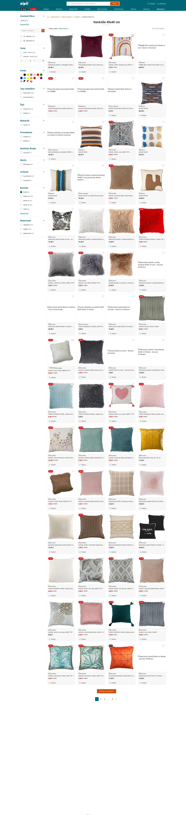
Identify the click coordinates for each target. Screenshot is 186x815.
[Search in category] (43, 30)
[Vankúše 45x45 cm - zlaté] (28, 74)
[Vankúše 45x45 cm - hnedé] (34, 78)
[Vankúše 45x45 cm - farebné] (31, 81)
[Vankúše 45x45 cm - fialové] (41, 78)
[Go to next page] (116, 699)
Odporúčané (62, 28)
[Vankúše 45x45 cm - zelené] (41, 74)
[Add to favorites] (73, 35)
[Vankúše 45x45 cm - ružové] (34, 74)
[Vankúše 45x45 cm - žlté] (28, 78)
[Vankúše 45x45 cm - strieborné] (21, 81)
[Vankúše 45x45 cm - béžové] (38, 78)
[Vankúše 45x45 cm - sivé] (31, 74)
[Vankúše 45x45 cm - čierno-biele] (24, 81)
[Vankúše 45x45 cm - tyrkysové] (24, 78)
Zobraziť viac (24, 213)
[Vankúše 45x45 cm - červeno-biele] (28, 81)
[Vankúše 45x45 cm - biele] (21, 74)
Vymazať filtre (24, 24)
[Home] (24, 3)
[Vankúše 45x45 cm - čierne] (24, 74)
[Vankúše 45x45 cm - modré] (21, 78)
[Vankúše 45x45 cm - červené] (38, 74)
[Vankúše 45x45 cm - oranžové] (31, 78)
